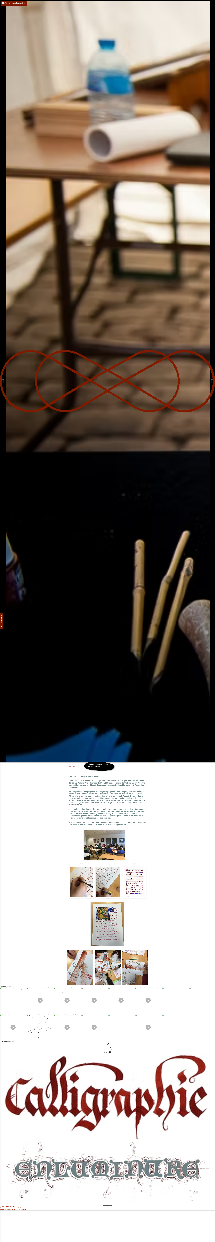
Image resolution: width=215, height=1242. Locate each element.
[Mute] (211, 988)
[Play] (1, 988)
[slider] (213, 988)
